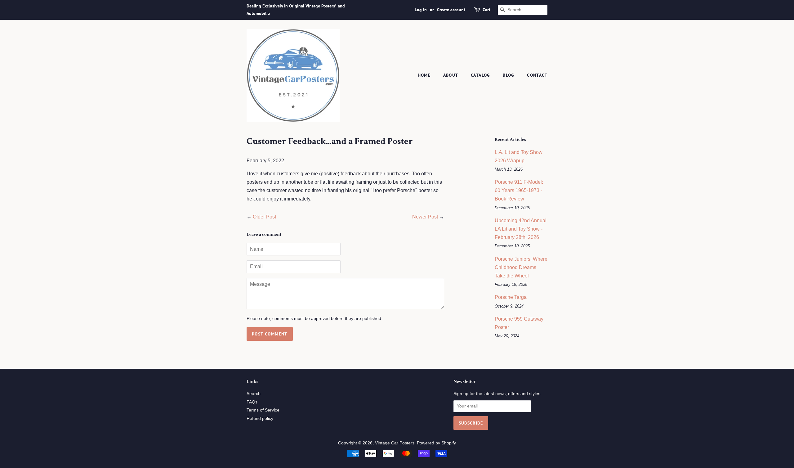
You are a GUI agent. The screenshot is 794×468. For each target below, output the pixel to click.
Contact (537, 75)
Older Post (264, 216)
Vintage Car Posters (394, 443)
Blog (509, 75)
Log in (421, 9)
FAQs (252, 402)
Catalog (480, 75)
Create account (451, 9)
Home (424, 75)
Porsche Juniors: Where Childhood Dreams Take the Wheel (521, 267)
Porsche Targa (511, 297)
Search (254, 393)
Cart (486, 9)
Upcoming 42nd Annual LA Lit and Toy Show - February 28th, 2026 (520, 229)
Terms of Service (263, 410)
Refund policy (260, 418)
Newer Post (425, 216)
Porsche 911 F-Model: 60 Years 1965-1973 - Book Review (519, 190)
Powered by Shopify (436, 443)
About (450, 75)
